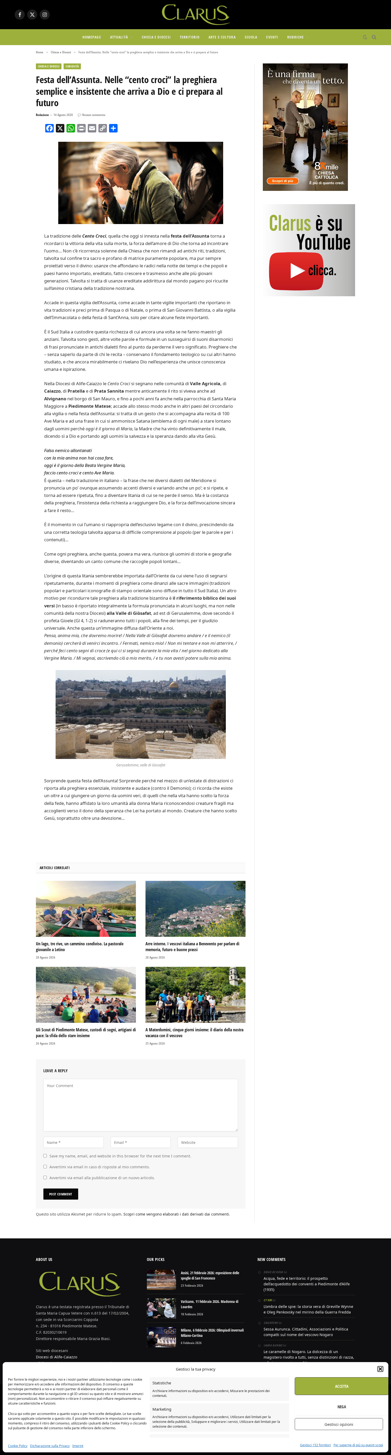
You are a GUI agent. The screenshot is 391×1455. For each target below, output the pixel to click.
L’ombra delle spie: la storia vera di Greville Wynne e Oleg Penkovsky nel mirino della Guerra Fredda (308, 1309)
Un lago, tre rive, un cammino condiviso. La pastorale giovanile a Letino (79, 946)
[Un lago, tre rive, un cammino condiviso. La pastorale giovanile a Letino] (86, 909)
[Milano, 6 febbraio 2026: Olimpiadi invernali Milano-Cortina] (161, 1337)
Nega (342, 1406)
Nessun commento (93, 115)
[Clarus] (195, 14)
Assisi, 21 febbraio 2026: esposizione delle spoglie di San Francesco (210, 1275)
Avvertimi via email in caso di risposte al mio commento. (99, 1166)
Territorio (189, 37)
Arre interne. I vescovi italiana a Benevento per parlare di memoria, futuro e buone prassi (192, 946)
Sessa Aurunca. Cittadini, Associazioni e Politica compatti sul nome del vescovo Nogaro (306, 1332)
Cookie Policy (17, 1446)
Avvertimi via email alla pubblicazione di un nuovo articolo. (102, 1177)
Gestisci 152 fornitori (315, 1445)
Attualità (119, 37)
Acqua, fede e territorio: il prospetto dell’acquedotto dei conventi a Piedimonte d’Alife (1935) (307, 1284)
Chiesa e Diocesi (156, 37)
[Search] (373, 37)
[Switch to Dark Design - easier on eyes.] (364, 37)
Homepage (91, 37)
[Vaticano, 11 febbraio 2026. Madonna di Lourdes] (161, 1308)
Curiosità (72, 66)
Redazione (42, 115)
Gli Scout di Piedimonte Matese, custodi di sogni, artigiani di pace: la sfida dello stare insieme (86, 1032)
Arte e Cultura (222, 37)
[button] (380, 1369)
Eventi (272, 37)
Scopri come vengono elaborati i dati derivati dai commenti (176, 1214)
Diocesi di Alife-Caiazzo (56, 1356)
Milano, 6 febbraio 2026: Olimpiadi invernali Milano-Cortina (212, 1333)
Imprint (77, 1446)
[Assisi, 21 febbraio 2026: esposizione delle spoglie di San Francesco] (161, 1280)
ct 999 (268, 1300)
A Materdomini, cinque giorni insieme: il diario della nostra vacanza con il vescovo (194, 1032)
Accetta (341, 1386)
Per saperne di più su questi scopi (358, 1445)
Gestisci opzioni (339, 1424)
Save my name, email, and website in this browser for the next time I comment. (120, 1155)
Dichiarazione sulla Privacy (50, 1446)
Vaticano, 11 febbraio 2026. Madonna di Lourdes (209, 1304)
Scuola (251, 37)
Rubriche (295, 37)
